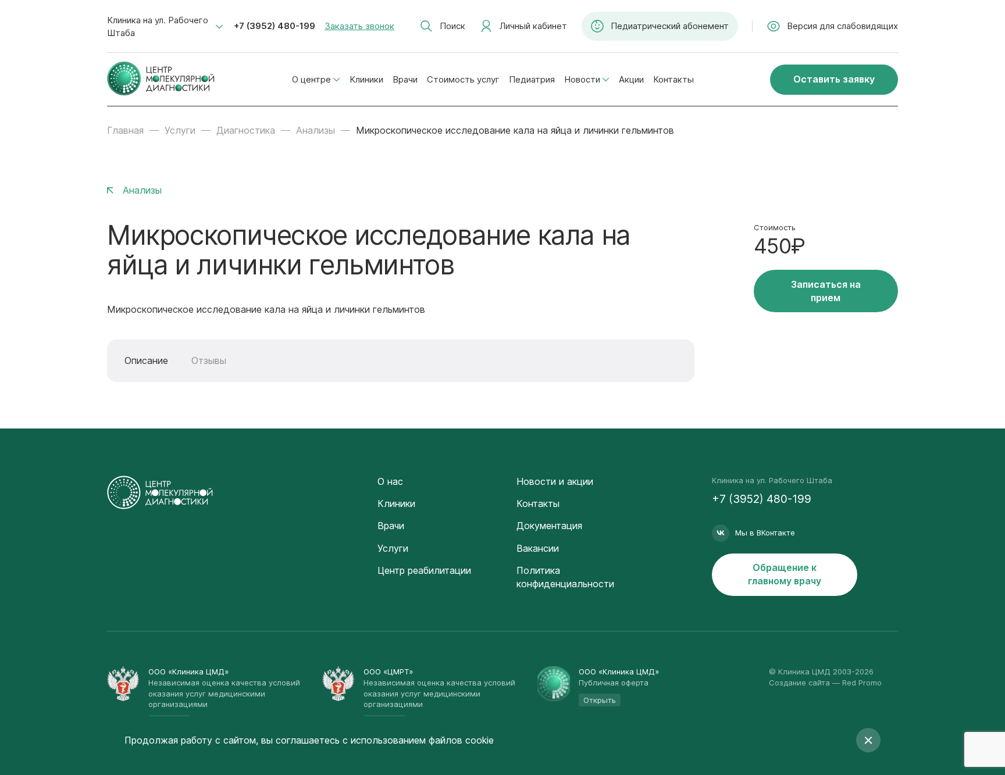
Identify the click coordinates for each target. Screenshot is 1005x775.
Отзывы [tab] (208, 360)
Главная (125, 130)
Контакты (673, 79)
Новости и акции (554, 481)
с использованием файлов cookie (418, 740)
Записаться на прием (826, 290)
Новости (582, 79)
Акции (631, 79)
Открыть (599, 700)
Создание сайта (799, 682)
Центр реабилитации (424, 570)
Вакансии (537, 548)
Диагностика (245, 130)
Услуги (180, 130)
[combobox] (165, 27)
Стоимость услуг (463, 79)
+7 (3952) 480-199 (274, 25)
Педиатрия (532, 79)
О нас (390, 481)
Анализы (315, 130)
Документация (549, 525)
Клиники (366, 79)
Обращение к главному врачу (784, 574)
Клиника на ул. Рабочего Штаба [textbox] (157, 26)
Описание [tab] (146, 360)
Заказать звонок (359, 25)
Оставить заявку (834, 79)
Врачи (405, 79)
